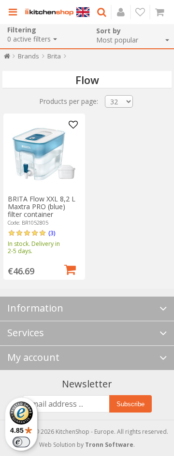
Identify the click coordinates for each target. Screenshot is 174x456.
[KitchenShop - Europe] (49, 12)
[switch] (21, 442)
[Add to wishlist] (73, 125)
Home (7, 58)
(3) (51, 232)
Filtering (21, 29)
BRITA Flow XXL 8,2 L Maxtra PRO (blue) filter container (41, 206)
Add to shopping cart (70, 268)
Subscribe (130, 404)
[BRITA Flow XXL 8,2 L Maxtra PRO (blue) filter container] (44, 154)
